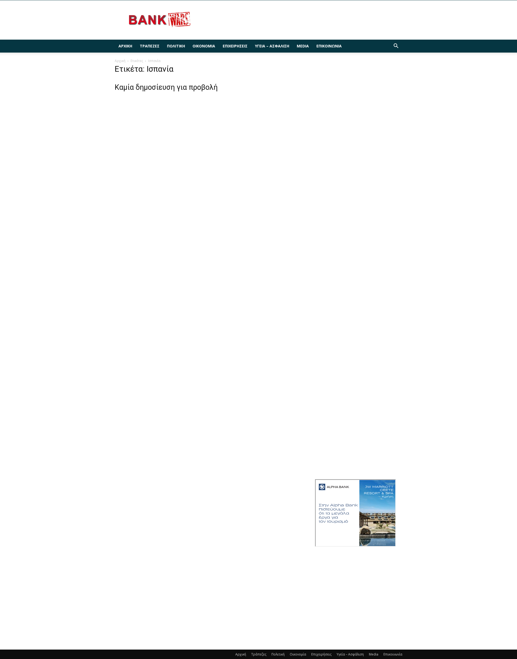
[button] (395, 46)
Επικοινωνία (329, 46)
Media (303, 46)
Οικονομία (204, 46)
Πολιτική (176, 46)
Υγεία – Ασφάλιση (272, 46)
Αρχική (125, 46)
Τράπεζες (149, 46)
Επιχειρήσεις (235, 46)
